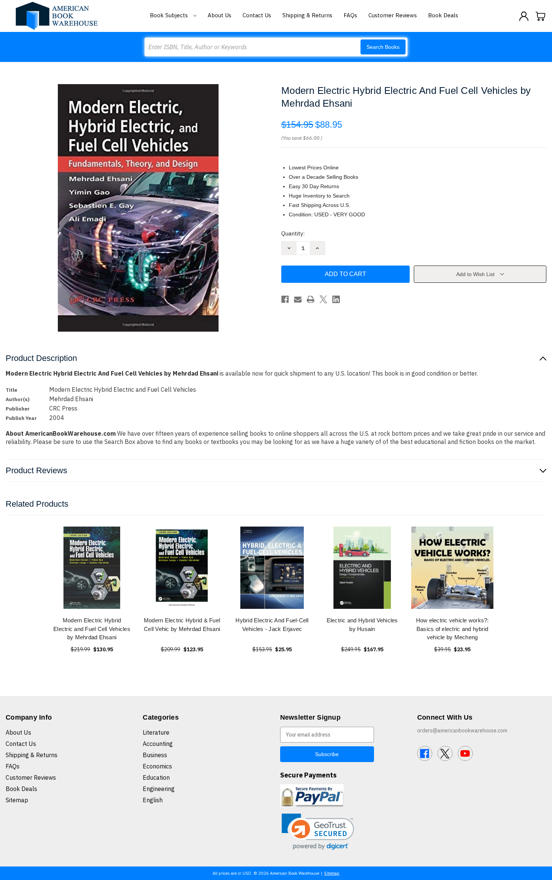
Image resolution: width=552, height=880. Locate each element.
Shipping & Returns (307, 15)
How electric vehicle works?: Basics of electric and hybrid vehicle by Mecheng (452, 628)
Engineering (159, 788)
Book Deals (443, 15)
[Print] (310, 299)
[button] (318, 832)
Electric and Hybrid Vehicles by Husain (362, 624)
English (153, 800)
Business (155, 755)
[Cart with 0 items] (540, 16)
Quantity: (293, 233)
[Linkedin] (336, 299)
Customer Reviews (392, 15)
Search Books (383, 47)
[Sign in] (523, 16)
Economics (157, 766)
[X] (323, 299)
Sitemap (17, 800)
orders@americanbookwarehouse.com (462, 730)
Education (156, 777)
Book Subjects (169, 15)
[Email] (298, 299)
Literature (156, 732)
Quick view (92, 568)
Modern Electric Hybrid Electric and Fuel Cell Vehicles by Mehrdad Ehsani (91, 628)
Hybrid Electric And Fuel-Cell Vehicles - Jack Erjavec (271, 624)
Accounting (158, 743)
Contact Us (257, 15)
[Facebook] (285, 299)
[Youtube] (465, 753)
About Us (219, 15)
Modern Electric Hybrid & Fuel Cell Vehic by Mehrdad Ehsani (182, 624)
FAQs (350, 15)
